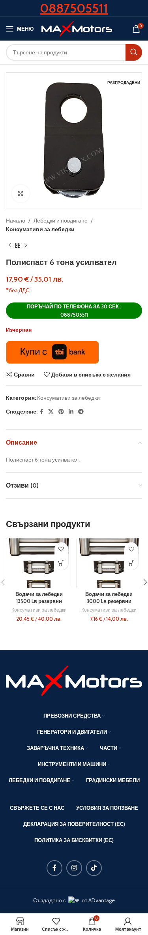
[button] (61, 563)
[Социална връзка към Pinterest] (61, 411)
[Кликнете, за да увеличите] (21, 193)
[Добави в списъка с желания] (61, 549)
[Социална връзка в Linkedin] (71, 411)
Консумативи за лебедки (40, 229)
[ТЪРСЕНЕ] (134, 52)
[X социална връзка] (51, 411)
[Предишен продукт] (10, 246)
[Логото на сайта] (76, 28)
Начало (15, 220)
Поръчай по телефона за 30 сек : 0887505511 (74, 310)
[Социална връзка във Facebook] (41, 411)
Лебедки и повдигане (61, 220)
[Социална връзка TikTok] (94, 868)
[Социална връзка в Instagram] (74, 868)
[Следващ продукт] (26, 246)
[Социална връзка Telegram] (81, 411)
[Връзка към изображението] (74, 680)
